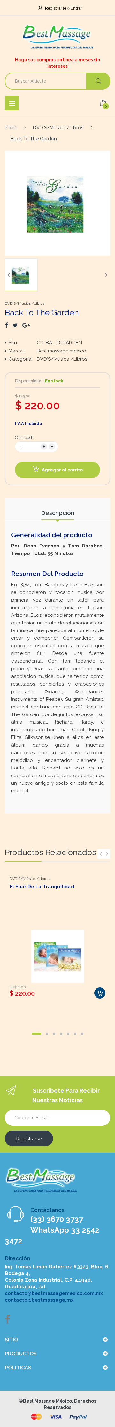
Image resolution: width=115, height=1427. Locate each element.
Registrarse (55, 8)
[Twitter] (15, 325)
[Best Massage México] (57, 37)
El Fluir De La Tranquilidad (42, 886)
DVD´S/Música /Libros (58, 127)
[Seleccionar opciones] (99, 993)
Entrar (76, 8)
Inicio (11, 127)
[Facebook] (6, 325)
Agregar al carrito (62, 469)
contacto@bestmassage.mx (39, 1300)
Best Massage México (47, 1400)
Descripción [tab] (57, 513)
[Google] (26, 325)
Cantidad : (24, 437)
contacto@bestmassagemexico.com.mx (54, 1293)
